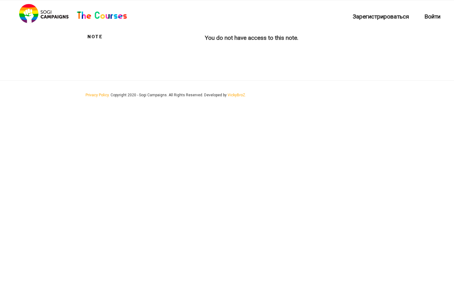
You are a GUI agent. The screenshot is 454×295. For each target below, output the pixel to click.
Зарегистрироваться (381, 16)
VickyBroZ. (237, 95)
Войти (432, 16)
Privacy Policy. (98, 95)
